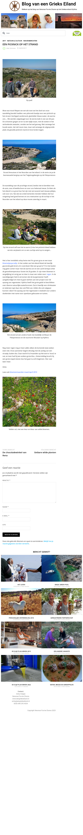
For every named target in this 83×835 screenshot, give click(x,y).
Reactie (6, 480)
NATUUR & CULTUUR (14, 41)
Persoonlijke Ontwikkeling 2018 (21, 618)
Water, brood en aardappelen (61, 685)
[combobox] (33, 33)
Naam (6, 507)
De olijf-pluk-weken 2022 (21, 685)
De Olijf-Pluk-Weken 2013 (21, 651)
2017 (4, 41)
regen (48, 274)
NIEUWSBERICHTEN (30, 41)
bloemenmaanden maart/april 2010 (23, 372)
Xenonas (13, 48)
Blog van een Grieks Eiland (49, 4)
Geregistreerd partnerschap (62, 618)
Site (4, 525)
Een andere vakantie (62, 651)
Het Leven (21, 585)
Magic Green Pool (62, 585)
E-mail (6, 516)
